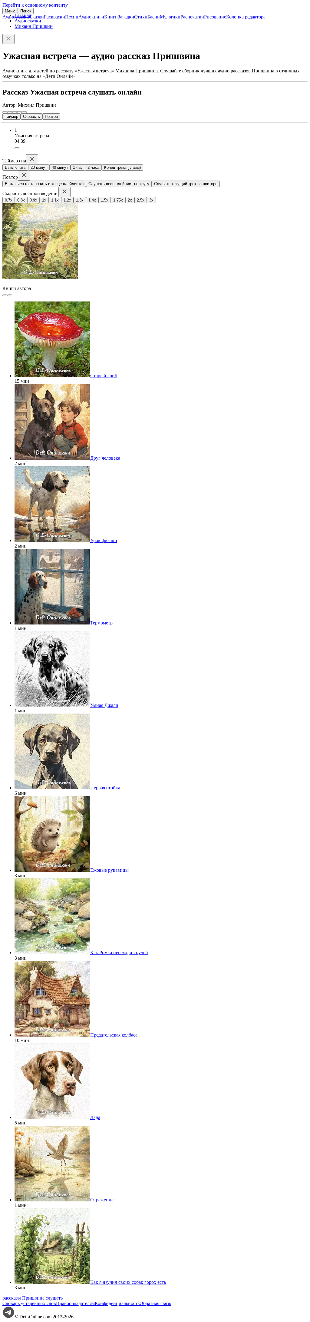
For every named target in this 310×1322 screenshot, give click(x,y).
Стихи (140, 16)
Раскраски (54, 16)
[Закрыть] (8, 39)
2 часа (93, 167)
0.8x (21, 200)
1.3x (80, 200)
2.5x (140, 200)
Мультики (170, 16)
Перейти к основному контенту (35, 5)
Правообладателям (75, 1303)
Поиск (25, 11)
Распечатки (192, 16)
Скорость (31, 116)
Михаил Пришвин (34, 26)
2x (130, 200)
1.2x (67, 200)
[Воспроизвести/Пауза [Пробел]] (14, 112)
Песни (71, 16)
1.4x (92, 200)
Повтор (51, 116)
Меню (10, 11)
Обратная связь (155, 1303)
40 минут (60, 167)
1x (44, 200)
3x (151, 200)
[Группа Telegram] (8, 1316)
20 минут (39, 167)
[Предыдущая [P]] (4, 112)
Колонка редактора (245, 16)
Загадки (126, 16)
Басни (153, 16)
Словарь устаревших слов (29, 1303)
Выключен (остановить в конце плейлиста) (44, 183)
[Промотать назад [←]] (9, 112)
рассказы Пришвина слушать (32, 1297)
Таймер (11, 116)
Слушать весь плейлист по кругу (118, 183)
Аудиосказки (15, 16)
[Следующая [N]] (24, 112)
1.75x (118, 200)
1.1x (55, 200)
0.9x (33, 200)
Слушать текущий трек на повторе (185, 183)
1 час (78, 167)
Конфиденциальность (117, 1303)
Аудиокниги (91, 16)
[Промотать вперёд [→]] (19, 112)
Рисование (215, 16)
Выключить (15, 167)
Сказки (36, 16)
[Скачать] (17, 148)
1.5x (104, 200)
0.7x (8, 200)
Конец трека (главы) (122, 167)
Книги (111, 16)
